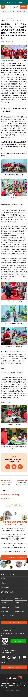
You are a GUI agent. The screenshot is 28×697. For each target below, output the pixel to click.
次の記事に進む (20, 480)
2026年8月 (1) (5, 495)
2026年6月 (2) (5, 499)
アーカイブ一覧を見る (13, 505)
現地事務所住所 (5, 607)
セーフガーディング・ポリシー (9, 616)
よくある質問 (18, 598)
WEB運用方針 (4, 611)
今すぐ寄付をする (14, 622)
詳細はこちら (5, 402)
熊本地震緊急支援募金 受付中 (15, 2)
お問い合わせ (4, 602)
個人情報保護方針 (19, 611)
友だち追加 (18, 641)
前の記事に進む (7, 480)
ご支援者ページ (19, 602)
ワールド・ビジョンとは (9, 11)
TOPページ (4, 598)
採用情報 (17, 607)
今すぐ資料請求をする (14, 667)
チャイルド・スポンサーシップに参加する (14, 557)
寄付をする (23, 6)
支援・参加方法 (22, 11)
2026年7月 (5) (16, 495)
